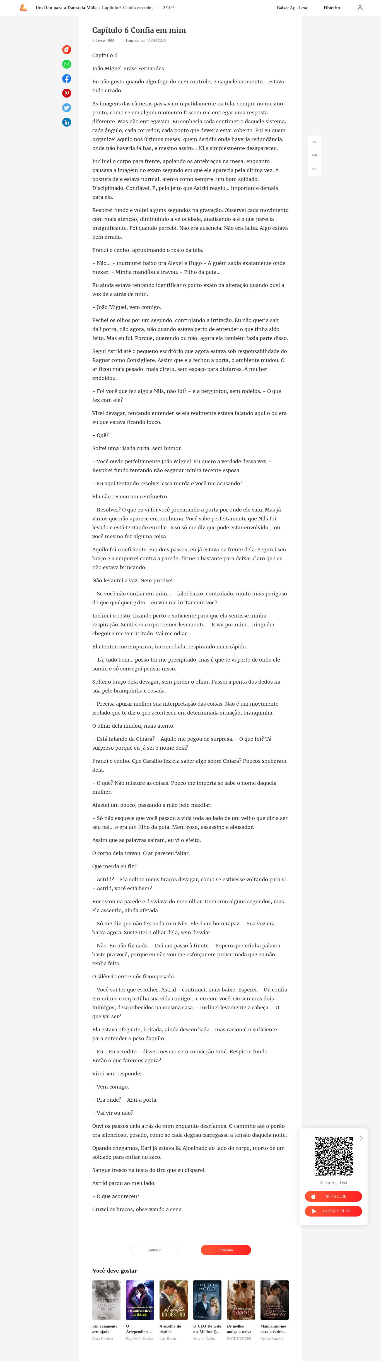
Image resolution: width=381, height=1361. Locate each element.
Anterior (155, 1250)
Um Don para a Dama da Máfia (67, 7)
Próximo (226, 1250)
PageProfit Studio (139, 1339)
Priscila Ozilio (204, 1339)
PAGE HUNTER (239, 1339)
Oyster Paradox (272, 1339)
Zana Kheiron (102, 1339)
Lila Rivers (168, 1339)
